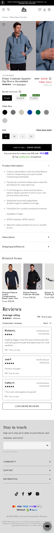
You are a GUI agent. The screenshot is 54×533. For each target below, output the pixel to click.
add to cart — (27, 147)
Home (5, 17)
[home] (24, 9)
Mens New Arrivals (18, 17)
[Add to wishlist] (3, 24)
